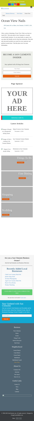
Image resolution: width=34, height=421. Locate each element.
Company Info (17, 369)
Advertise (23, 4)
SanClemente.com (12, 413)
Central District (17, 350)
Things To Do (17, 338)
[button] (32, 7)
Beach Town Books (10, 283)
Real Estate (17, 343)
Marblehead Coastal (17, 360)
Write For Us (17, 377)
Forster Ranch (17, 355)
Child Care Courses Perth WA (13, 274)
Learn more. (23, 297)
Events (17, 335)
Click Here (20, 162)
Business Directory (10, 13)
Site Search (17, 374)
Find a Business (17, 331)
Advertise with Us (17, 118)
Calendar (17, 391)
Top (31, 418)
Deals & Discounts (17, 340)
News (17, 386)
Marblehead (17, 357)
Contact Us (17, 384)
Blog (17, 389)
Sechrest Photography (11, 278)
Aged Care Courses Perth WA (13, 280)
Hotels (17, 333)
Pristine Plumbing (10, 285)
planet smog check (10, 276)
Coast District (17, 352)
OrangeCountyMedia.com (17, 415)
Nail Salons (19, 13)
